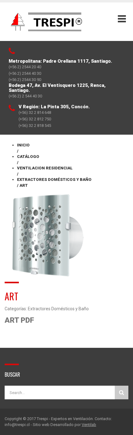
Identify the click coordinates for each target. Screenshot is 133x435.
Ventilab (89, 424)
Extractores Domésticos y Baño (58, 308)
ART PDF (19, 320)
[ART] (47, 234)
